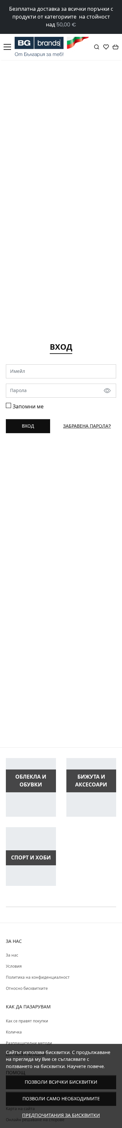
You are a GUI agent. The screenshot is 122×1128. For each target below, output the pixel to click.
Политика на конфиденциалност (38, 977)
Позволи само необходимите (61, 1098)
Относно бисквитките (27, 988)
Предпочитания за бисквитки (61, 1115)
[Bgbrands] (53, 47)
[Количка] (115, 47)
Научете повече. (86, 1066)
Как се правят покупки (27, 1021)
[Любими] (106, 47)
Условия (14, 966)
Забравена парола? (87, 426)
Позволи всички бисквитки (61, 1082)
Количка (14, 1032)
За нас (12, 955)
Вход (28, 426)
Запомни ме (28, 406)
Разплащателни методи (29, 1043)
